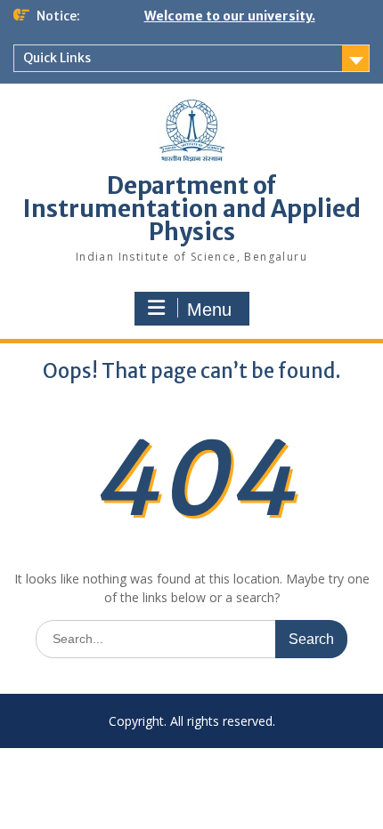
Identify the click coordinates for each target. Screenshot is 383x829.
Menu (209, 309)
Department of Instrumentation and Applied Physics (192, 208)
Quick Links (57, 58)
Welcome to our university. (229, 16)
